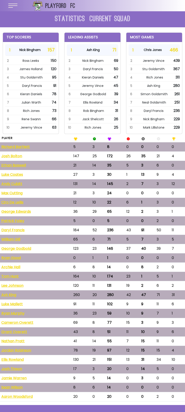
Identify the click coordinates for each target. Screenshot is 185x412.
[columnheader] (36, 138)
